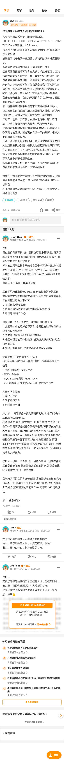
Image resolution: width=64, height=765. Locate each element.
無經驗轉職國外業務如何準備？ (22, 648)
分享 (58, 210)
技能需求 (23, 200)
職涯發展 (37, 200)
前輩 (19, 10)
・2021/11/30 (41, 240)
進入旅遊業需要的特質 (18, 668)
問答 (6, 10)
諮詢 (44, 10)
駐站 (32, 10)
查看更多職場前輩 (33, 722)
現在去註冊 (42, 624)
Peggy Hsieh (16, 237)
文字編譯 (9, 200)
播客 (57, 10)
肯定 (34, 512)
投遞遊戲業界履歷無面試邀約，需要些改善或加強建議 (33, 678)
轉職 (49, 200)
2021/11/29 (20, 21)
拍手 (14, 512)
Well (12, 527)
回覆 (54, 512)
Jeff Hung (15, 565)
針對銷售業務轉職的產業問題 (21, 658)
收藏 (46, 210)
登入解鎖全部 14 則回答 (32, 605)
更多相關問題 (32, 702)
